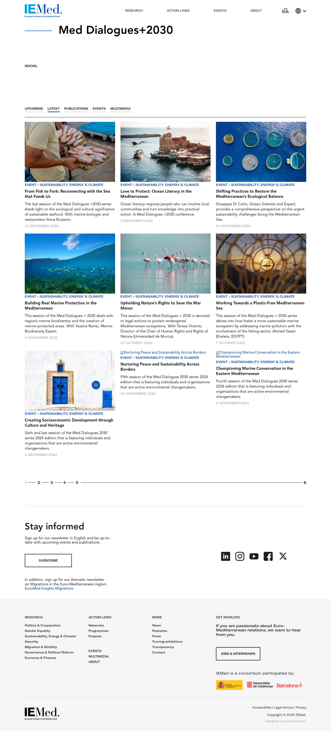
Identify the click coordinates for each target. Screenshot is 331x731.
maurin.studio (295, 721)
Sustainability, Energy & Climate (71, 185)
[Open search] (285, 10)
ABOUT (94, 662)
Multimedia (120, 108)
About (256, 10)
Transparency (163, 647)
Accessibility (261, 707)
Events (220, 10)
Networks (96, 625)
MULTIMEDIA (98, 656)
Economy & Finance (40, 658)
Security (31, 641)
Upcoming (34, 108)
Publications (76, 108)
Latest (54, 108)
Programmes (98, 631)
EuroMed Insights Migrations (49, 589)
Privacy (301, 707)
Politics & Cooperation (43, 625)
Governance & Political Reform (49, 652)
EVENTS (95, 651)
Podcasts (159, 631)
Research (134, 10)
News (156, 625)
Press (156, 636)
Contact (158, 652)
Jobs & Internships (238, 653)
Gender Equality (37, 631)
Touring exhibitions (167, 641)
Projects (95, 636)
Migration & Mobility (41, 647)
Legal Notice (283, 707)
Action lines (178, 10)
